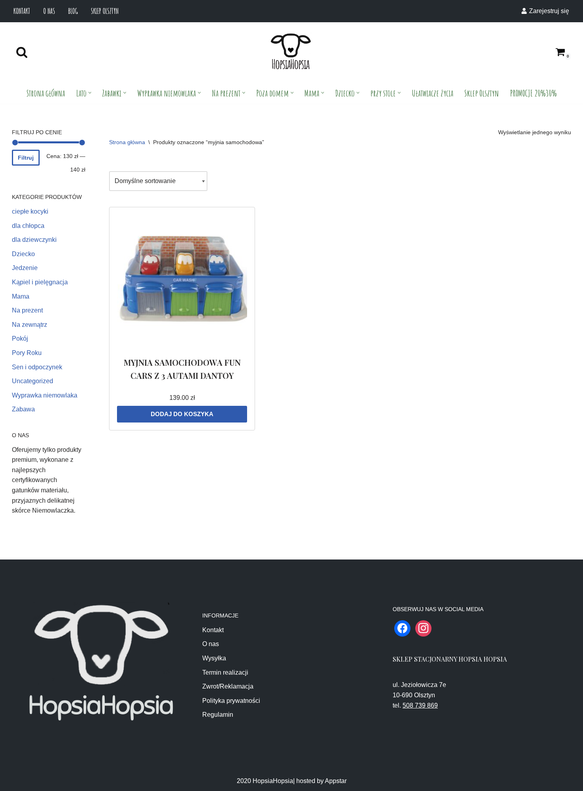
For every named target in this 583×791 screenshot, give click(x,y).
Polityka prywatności (231, 700)
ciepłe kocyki (30, 211)
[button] (89, 92)
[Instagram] (423, 627)
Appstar (336, 780)
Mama (20, 296)
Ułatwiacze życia (432, 92)
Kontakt (21, 11)
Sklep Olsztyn (105, 11)
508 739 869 (420, 705)
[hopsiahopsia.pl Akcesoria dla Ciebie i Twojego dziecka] (290, 51)
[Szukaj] (22, 52)
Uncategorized (32, 381)
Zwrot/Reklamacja (227, 686)
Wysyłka (214, 658)
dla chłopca (28, 225)
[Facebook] (402, 627)
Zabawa (23, 409)
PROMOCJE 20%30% (533, 92)
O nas (49, 11)
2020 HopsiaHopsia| (266, 780)
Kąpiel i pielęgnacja (40, 282)
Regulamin (217, 714)
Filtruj (26, 157)
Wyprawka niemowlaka (44, 395)
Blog (73, 11)
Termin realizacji (225, 672)
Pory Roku (27, 352)
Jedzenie (25, 267)
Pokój (20, 338)
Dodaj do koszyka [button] (182, 414)
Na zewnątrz (29, 324)
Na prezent (27, 310)
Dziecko (23, 254)
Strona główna (46, 92)
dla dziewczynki (34, 239)
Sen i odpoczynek (37, 367)
